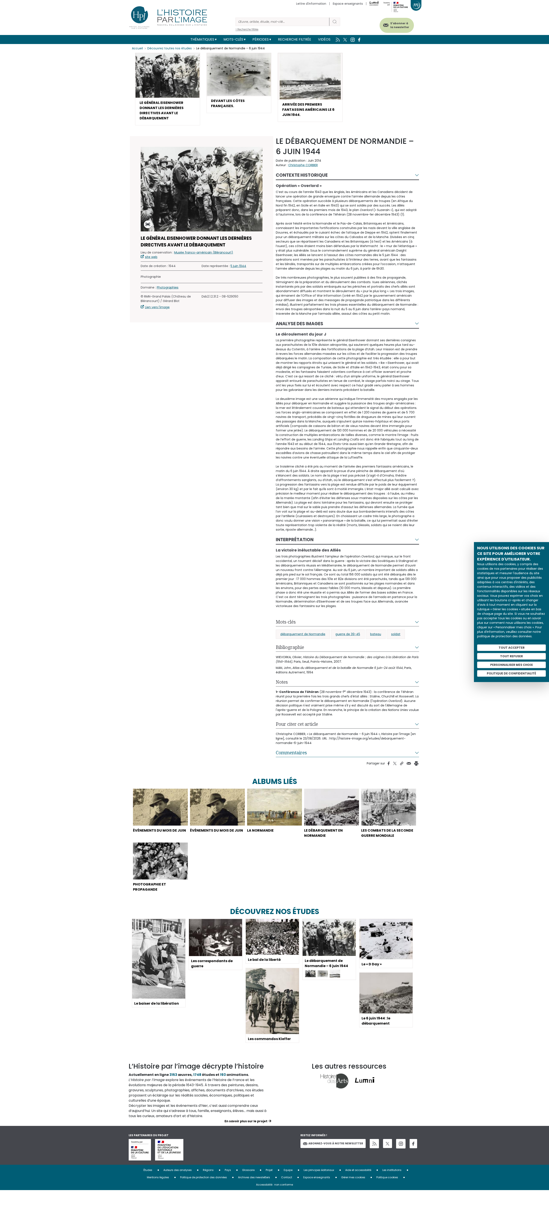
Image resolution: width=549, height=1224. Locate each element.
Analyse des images (299, 323)
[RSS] (374, 1143)
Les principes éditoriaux (319, 1170)
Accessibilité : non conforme (274, 1184)
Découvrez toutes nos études (169, 48)
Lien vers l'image (157, 307)
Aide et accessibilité (358, 1170)
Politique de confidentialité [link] (511, 673)
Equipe (288, 1170)
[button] (167, 89)
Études (147, 1170)
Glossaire (248, 1170)
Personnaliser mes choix (511, 665)
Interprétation (295, 539)
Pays (228, 1170)
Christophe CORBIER (303, 165)
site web (151, 257)
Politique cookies (387, 1177)
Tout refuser (511, 656)
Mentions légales (158, 1177)
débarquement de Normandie (302, 634)
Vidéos (324, 39)
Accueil (137, 48)
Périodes (260, 39)
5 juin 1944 (238, 266)
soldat (395, 634)
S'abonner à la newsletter (399, 25)
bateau (375, 634)
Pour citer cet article (297, 724)
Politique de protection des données (203, 1177)
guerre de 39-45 (347, 634)
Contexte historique (302, 175)
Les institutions (391, 1170)
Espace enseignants (348, 3)
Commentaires (291, 753)
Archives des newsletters (254, 1177)
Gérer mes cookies (353, 1177)
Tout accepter (512, 647)
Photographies (167, 287)
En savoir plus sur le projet (246, 1121)
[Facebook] (413, 1143)
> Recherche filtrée (246, 29)
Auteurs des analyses (177, 1170)
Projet (269, 1170)
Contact (286, 1177)
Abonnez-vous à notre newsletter (335, 1143)
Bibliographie (290, 647)
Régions (208, 1170)
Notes (282, 682)
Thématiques (202, 39)
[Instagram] (401, 1143)
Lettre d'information (311, 3)
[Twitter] (387, 1143)
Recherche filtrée (294, 39)
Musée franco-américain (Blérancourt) (203, 252)
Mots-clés (233, 39)
